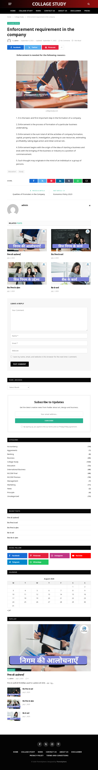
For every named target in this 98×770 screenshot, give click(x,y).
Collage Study (26, 11)
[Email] (9, 85)
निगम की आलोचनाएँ (14, 254)
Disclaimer (76, 11)
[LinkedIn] (9, 73)
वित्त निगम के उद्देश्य (13, 287)
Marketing (11, 485)
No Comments (65, 41)
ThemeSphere (61, 762)
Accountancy (12, 446)
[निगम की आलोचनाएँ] (27, 240)
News (38, 11)
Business (10, 458)
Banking (10, 454)
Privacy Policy (64, 427)
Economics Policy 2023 (62, 194)
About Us (62, 11)
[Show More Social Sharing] (61, 47)
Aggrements (12, 450)
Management (12, 481)
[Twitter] (9, 67)
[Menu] (9, 4)
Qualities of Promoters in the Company (29, 194)
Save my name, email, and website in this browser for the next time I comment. (45, 357)
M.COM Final (12, 473)
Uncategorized (13, 496)
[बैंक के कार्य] (71, 273)
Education (12, 171)
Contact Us (49, 11)
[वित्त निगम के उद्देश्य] (27, 273)
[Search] (88, 4)
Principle (10, 492)
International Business (16, 469)
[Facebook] (9, 61)
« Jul (9, 610)
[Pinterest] (9, 79)
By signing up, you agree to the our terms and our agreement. (50, 427)
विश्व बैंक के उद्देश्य (12, 538)
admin (16, 41)
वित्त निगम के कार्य (57, 254)
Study (21, 171)
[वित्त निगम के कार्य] (71, 240)
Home (13, 11)
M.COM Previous (13, 477)
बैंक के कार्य (55, 287)
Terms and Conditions (57, 755)
